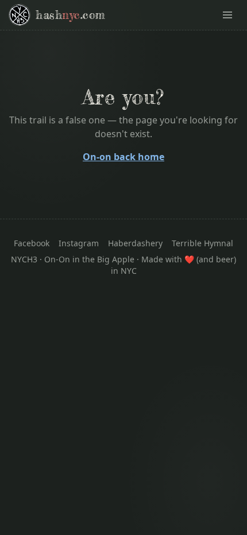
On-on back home (123, 156)
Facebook (31, 243)
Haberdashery (135, 243)
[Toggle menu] (227, 15)
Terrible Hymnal (202, 243)
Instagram (79, 243)
